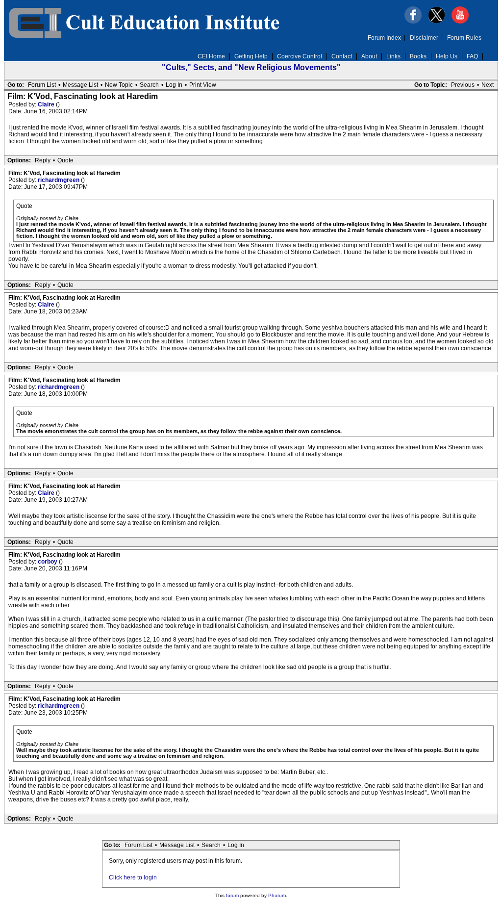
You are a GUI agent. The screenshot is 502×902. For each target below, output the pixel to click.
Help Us (446, 56)
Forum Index (384, 37)
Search (149, 84)
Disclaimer (424, 37)
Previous (463, 84)
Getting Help (251, 56)
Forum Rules (464, 37)
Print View (202, 84)
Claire (47, 104)
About (369, 56)
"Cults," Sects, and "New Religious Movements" (251, 67)
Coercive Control (299, 56)
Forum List (42, 84)
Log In (174, 84)
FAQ (472, 56)
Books (418, 56)
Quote (65, 160)
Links (393, 56)
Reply (42, 160)
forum (232, 895)
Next (487, 84)
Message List (80, 84)
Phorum (277, 895)
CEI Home (211, 56)
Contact (341, 56)
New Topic (119, 84)
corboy (48, 561)
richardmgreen (59, 180)
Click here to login (133, 877)
